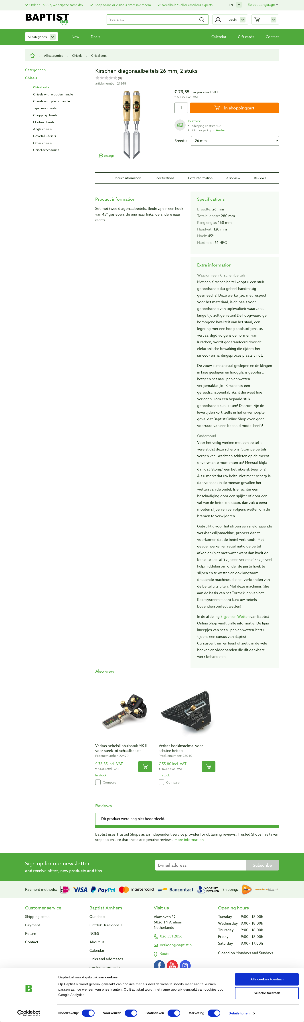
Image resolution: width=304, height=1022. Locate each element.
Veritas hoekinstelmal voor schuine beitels (181, 748)
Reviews (260, 178)
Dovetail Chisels (44, 136)
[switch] (131, 1013)
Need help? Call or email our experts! (187, 5)
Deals (95, 36)
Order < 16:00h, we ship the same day (56, 5)
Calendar (218, 36)
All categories (37, 37)
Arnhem (221, 130)
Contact (272, 36)
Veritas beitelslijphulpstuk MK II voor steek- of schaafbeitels (121, 748)
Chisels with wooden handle (53, 94)
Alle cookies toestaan (267, 979)
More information (189, 839)
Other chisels (42, 143)
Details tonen (239, 1013)
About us (96, 942)
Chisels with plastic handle (51, 101)
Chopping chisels (45, 115)
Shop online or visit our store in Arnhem (122, 5)
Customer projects (104, 967)
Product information (126, 178)
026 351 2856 (171, 936)
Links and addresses (106, 959)
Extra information (200, 178)
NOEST (95, 933)
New (75, 36)
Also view (233, 178)
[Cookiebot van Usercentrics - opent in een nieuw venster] (28, 1013)
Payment (32, 925)
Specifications (164, 178)
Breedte (181, 140)
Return (30, 933)
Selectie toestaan (267, 993)
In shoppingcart (238, 108)
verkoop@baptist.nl (176, 945)
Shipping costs (37, 916)
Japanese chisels (45, 108)
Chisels (77, 55)
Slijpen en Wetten (235, 616)
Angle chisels (42, 129)
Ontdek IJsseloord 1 (105, 925)
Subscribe (262, 865)
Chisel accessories (46, 150)
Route (164, 953)
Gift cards (246, 36)
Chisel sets (99, 55)
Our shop (97, 916)
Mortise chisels (43, 122)
